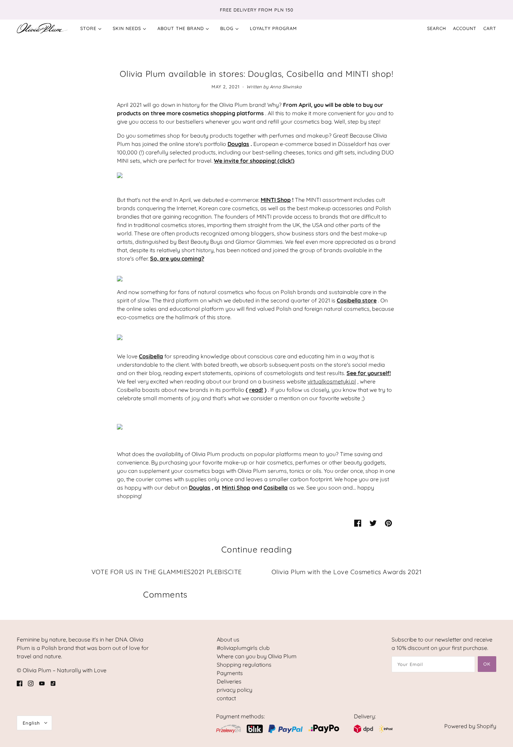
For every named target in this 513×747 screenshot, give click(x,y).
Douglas (238, 143)
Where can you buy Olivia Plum (257, 656)
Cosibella (275, 487)
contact (226, 698)
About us (228, 639)
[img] (19, 683)
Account (464, 28)
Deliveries (229, 681)
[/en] (42, 28)
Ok (487, 664)
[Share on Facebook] (357, 522)
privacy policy (234, 689)
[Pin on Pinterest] (388, 522)
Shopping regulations (244, 664)
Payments (230, 672)
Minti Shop (236, 487)
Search (436, 28)
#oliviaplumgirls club (243, 647)
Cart (489, 28)
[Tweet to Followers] (373, 522)
